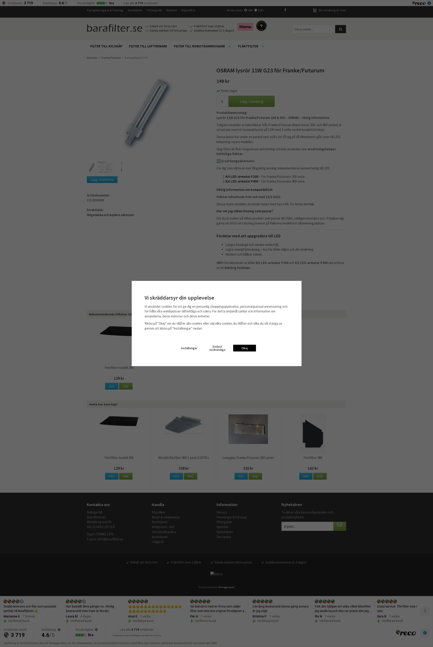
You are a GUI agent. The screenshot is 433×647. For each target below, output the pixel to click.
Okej (245, 348)
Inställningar (189, 348)
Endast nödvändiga (217, 348)
